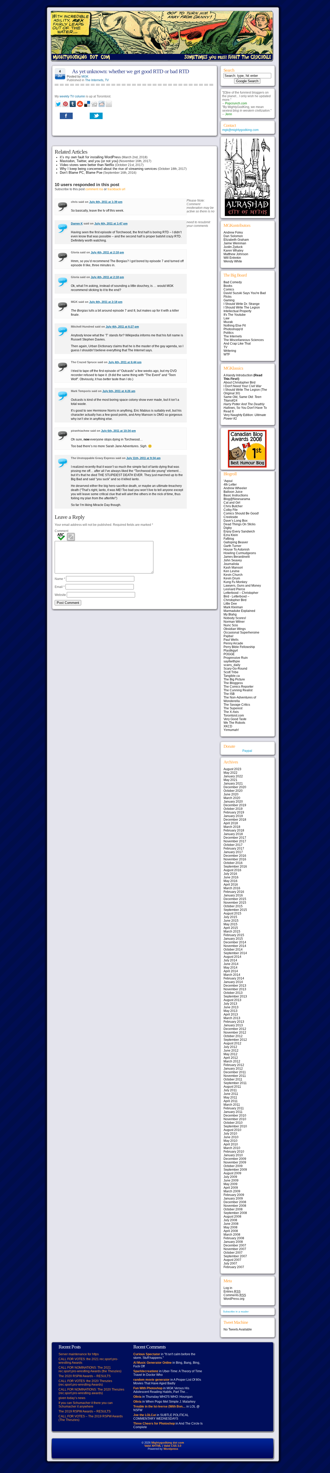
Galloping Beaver (236, 542)
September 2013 (235, 996)
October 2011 (233, 1079)
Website (60, 595)
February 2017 (234, 848)
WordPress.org (234, 1299)
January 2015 (233, 939)
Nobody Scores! (235, 618)
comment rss (94, 189)
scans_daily (232, 665)
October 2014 (233, 949)
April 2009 (231, 1187)
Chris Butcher (233, 506)
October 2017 (233, 845)
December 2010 (235, 1115)
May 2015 (230, 924)
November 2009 (235, 1162)
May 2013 (230, 1011)
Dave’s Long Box (236, 520)
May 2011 (230, 1097)
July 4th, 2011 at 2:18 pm (107, 252)
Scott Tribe (231, 672)
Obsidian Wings (235, 629)
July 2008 (230, 1220)
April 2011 (231, 1101)
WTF (227, 354)
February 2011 (234, 1108)
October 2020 (233, 791)
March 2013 (232, 1018)
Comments (235, 1295)
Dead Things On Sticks (239, 524)
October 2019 (233, 809)
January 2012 (233, 1068)
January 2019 (233, 816)
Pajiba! (228, 636)
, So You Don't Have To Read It (245, 407)
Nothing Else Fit (235, 325)
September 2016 (235, 866)
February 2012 (234, 1065)
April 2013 (231, 1014)
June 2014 (231, 964)
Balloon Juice (233, 492)
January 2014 (233, 982)
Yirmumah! (231, 730)
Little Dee (230, 603)
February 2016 (234, 892)
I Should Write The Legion (242, 307)
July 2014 (230, 960)
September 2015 (235, 910)
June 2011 (231, 1094)
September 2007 (235, 1256)
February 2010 (234, 1151)
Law (226, 318)
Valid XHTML (152, 1445)
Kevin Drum (232, 578)
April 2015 (231, 928)
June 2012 (231, 1050)
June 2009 (231, 1180)
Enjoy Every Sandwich (239, 531)
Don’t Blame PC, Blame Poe (81, 172)
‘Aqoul (228, 481)
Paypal (247, 751)
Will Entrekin (232, 258)
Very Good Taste (235, 719)
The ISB (229, 694)
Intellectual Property (237, 311)
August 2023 (232, 769)
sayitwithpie (232, 661)
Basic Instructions (236, 495)
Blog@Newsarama (237, 499)
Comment (61, 531)
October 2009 (233, 1166)
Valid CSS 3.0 (172, 1445)
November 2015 (235, 902)
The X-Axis (231, 712)
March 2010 (232, 1148)
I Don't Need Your (242, 386)
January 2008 (233, 1242)
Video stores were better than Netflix (87, 165)
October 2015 (233, 906)
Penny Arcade (233, 643)
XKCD (228, 726)
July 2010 (230, 1133)
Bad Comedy (233, 282)
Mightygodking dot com (167, 1442)
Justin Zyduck (233, 247)
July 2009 (230, 1177)
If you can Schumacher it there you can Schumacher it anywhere (86, 1404)
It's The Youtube (235, 315)
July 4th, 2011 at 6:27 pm (122, 326)
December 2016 (235, 856)
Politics (229, 333)
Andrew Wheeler (235, 488)
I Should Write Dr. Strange (242, 304)
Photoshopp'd (233, 329)
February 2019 (234, 812)
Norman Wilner (234, 621)
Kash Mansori (233, 567)
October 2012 (233, 1036)
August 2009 (232, 1173)
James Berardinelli (237, 557)
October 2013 (233, 993)
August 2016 (232, 870)
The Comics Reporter (238, 686)
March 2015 (232, 931)
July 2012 (230, 1047)
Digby (228, 528)
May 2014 (230, 967)
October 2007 (233, 1252)
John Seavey (233, 560)
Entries (232, 1291)
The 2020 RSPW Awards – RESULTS (85, 1376)
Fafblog (229, 538)
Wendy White (233, 261)
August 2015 (232, 913)
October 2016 (233, 863)
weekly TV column (72, 96)
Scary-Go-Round (235, 668)
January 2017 (233, 852)
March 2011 (232, 1104)
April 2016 (231, 884)
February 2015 (234, 935)
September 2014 (235, 953)
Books (228, 286)
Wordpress (170, 1448)
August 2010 (232, 1130)
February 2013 (234, 1021)
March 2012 (232, 1061)
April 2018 (231, 823)
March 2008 (232, 1234)
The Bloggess (233, 683)
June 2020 (231, 794)
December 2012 (235, 1029)
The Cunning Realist (238, 690)
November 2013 (235, 989)
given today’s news (72, 1398)
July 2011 (230, 1090)
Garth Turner (232, 546)
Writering (230, 351)
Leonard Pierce (234, 589)
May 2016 (230, 881)
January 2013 (233, 1025)
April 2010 (231, 1144)
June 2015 (231, 920)
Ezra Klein (231, 535)
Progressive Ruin (236, 658)
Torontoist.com (234, 715)
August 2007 (232, 1260)
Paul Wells (231, 640)
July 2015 (230, 917)
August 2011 (232, 1086)
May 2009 (230, 1184)
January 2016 (233, 895)
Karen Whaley (233, 250)
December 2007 (235, 1245)
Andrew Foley (233, 232)
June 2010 (231, 1137)
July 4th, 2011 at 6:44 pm (125, 362)
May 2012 (230, 1054)
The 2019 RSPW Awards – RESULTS (85, 1411)
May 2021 (230, 780)
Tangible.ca (232, 676)
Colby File (231, 510)
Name (60, 579)
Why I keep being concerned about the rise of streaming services (108, 169)
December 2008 (235, 1202)
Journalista (231, 564)
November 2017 (235, 841)
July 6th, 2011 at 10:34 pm (118, 430)
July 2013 (230, 1003)
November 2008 (235, 1206)
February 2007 (234, 1267)
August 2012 (232, 1043)
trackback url (116, 189)
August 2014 (232, 957)
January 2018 (233, 834)
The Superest (233, 708)
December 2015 (235, 899)
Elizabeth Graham (236, 240)
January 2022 (233, 776)
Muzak (228, 322)
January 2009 (233, 1198)
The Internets (94, 80)
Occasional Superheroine (241, 632)
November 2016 (235, 859)
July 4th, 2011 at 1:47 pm (111, 223)
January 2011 (233, 1112)
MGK (84, 76)
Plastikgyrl (231, 650)
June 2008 (231, 1224)
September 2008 (235, 1213)
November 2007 (235, 1249)
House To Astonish (237, 549)
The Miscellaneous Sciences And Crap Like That (244, 341)
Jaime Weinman (235, 243)
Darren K (77, 223)
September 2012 (235, 1040)
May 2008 (230, 1227)
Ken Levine (232, 571)
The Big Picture (234, 679)
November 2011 (235, 1076)
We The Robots (234, 723)
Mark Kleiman (233, 607)
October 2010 (233, 1123)
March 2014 (232, 975)
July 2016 (230, 874)
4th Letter (230, 484)
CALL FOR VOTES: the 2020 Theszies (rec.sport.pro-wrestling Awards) (85, 1382)
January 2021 (233, 783)
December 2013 (235, 985)
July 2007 (230, 1263)
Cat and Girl (232, 502)
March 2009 (232, 1191)
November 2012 (235, 1032)
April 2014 (231, 971)
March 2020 (232, 798)
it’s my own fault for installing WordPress (90, 157)
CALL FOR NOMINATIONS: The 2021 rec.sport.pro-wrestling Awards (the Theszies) (90, 1369)
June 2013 (231, 1007)
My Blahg (230, 614)
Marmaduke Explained (239, 611)
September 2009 (235, 1169)
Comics (229, 289)
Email (60, 587)
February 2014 (234, 978)
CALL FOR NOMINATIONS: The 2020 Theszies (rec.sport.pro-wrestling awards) (91, 1391)
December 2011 (235, 1072)
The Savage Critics (237, 704)
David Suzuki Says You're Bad (245, 293)
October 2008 (233, 1209)
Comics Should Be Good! (241, 513)
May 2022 (230, 773)
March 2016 (232, 888)
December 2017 (235, 837)
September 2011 (235, 1083)
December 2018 (235, 819)
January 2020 (233, 801)
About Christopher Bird (239, 382)
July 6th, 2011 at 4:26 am (118, 391)
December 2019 (235, 805)
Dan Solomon (233, 236)
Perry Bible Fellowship (239, 647)
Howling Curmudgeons (240, 553)
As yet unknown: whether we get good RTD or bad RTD (130, 71)
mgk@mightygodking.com (240, 130)
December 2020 (235, 787)
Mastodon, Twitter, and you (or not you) (89, 161)
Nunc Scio (231, 625)
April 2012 (231, 1058)
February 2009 (234, 1195)
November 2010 (235, 1119)
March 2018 (232, 827)
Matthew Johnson (236, 254)
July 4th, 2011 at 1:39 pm (105, 201)
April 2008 (231, 1231)
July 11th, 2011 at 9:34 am (143, 458)
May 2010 (230, 1141)
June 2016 (231, 877)
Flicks (228, 296)
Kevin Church (233, 575)
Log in (228, 1288)
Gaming (229, 300)
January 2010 (233, 1155)
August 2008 (232, 1216)
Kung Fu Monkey (235, 582)
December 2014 (235, 942)
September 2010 (235, 1126)
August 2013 (232, 1000)
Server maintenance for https (79, 1354)
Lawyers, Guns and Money (242, 585)
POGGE (229, 654)
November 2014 (235, 946)
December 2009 (235, 1159)
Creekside (231, 517)
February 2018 (234, 830)
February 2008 (234, 1238)
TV (107, 80)
